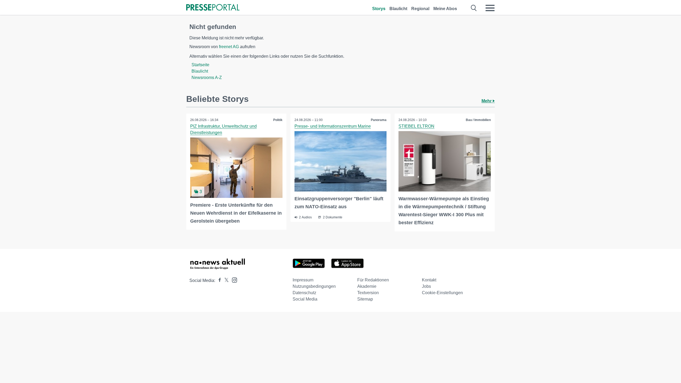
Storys (378, 8)
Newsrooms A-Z (207, 77)
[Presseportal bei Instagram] (233, 279)
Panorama (379, 120)
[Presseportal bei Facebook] (218, 280)
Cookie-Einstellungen (442, 292)
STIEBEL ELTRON (416, 126)
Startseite (200, 65)
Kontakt (429, 280)
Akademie (366, 286)
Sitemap (365, 299)
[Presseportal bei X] (225, 280)
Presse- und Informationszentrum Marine (332, 126)
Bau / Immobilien (478, 120)
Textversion (368, 292)
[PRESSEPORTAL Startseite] (212, 8)
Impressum (303, 280)
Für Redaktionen (373, 280)
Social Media (305, 299)
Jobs (426, 286)
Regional (420, 8)
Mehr (487, 101)
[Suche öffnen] (474, 8)
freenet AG (229, 46)
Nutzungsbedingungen (314, 286)
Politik (278, 120)
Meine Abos (445, 8)
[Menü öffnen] (490, 8)
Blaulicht (398, 8)
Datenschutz (304, 292)
